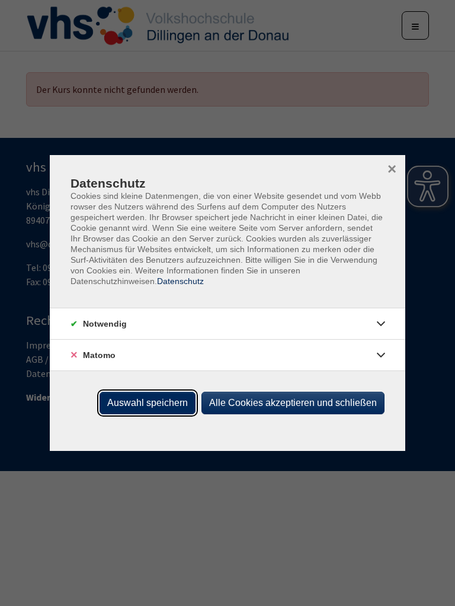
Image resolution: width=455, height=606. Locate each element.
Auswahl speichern (147, 403)
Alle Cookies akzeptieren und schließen (293, 403)
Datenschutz (180, 281)
